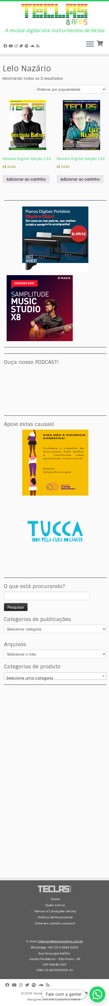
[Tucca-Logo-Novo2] (55, 531)
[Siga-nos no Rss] (38, 46)
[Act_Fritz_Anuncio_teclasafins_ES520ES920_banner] (55, 239)
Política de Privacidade (55, 917)
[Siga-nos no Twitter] (22, 46)
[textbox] (55, 678)
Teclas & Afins (43, 993)
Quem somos (55, 905)
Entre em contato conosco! (55, 923)
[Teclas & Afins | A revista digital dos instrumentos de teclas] (54, 14)
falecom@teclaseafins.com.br (60, 941)
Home (55, 899)
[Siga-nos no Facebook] (6, 46)
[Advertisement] (40, 724)
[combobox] (55, 676)
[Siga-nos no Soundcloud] (33, 46)
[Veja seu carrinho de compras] (100, 42)
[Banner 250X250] (55, 462)
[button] (97, 994)
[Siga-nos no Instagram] (17, 46)
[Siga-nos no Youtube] (12, 46)
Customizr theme (67, 999)
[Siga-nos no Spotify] (27, 46)
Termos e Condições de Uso (55, 911)
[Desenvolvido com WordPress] (86, 992)
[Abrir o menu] (90, 44)
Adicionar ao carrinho (26, 179)
